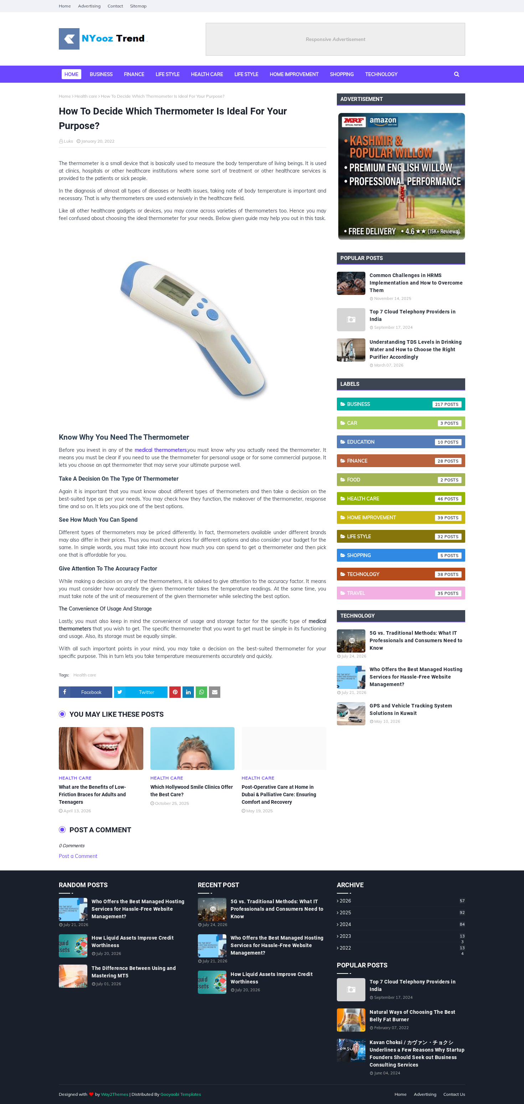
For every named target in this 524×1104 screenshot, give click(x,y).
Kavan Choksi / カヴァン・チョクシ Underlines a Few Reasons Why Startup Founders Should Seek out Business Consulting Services (417, 1053)
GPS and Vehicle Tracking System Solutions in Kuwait (411, 709)
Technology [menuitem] (381, 74)
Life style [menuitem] (168, 74)
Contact (115, 6)
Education (395, 442)
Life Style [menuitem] (246, 74)
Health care (86, 96)
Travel (395, 593)
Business (395, 404)
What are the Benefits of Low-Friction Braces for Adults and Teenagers (92, 794)
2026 (402, 901)
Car (395, 423)
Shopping (395, 555)
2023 (402, 936)
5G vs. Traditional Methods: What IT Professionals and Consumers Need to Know (416, 640)
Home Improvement (395, 517)
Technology (395, 574)
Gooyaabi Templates (180, 1094)
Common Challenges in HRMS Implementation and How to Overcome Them (416, 282)
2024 (402, 924)
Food (395, 479)
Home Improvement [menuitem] (294, 74)
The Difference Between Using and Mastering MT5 (134, 971)
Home (65, 6)
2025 (402, 912)
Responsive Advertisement (335, 39)
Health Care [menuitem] (207, 74)
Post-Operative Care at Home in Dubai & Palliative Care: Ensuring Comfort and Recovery (279, 794)
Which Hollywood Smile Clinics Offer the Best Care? (191, 790)
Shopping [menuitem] (342, 74)
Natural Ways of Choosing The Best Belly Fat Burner (413, 1015)
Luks (68, 141)
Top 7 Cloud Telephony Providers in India (413, 315)
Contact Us (454, 1094)
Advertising (89, 6)
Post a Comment (78, 856)
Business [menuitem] (101, 74)
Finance (395, 461)
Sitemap (138, 6)
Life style (395, 536)
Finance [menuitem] (134, 74)
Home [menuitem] (71, 74)
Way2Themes (114, 1094)
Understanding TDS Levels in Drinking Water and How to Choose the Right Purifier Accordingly (416, 349)
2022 (402, 948)
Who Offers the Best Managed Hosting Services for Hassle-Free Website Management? (416, 676)
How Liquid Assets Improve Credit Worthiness (133, 941)
